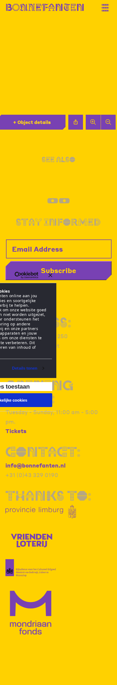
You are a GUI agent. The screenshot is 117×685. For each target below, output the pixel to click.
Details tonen (24, 368)
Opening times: (39, 392)
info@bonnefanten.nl (35, 465)
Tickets (15, 430)
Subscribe (58, 270)
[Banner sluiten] (50, 275)
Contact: (43, 451)
